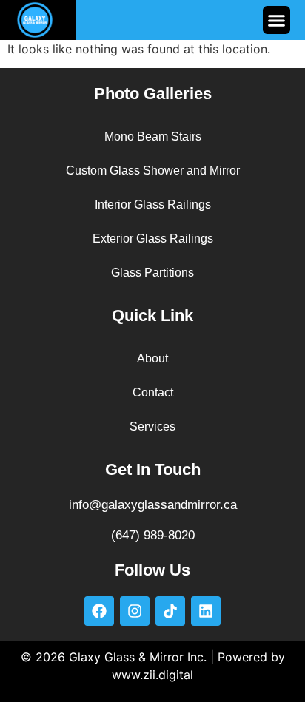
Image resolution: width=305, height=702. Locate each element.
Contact (153, 392)
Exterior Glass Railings (153, 238)
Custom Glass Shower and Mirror (153, 170)
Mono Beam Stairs (152, 136)
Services (152, 426)
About (152, 358)
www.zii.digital (152, 674)
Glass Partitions (152, 272)
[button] (277, 20)
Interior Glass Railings (153, 204)
